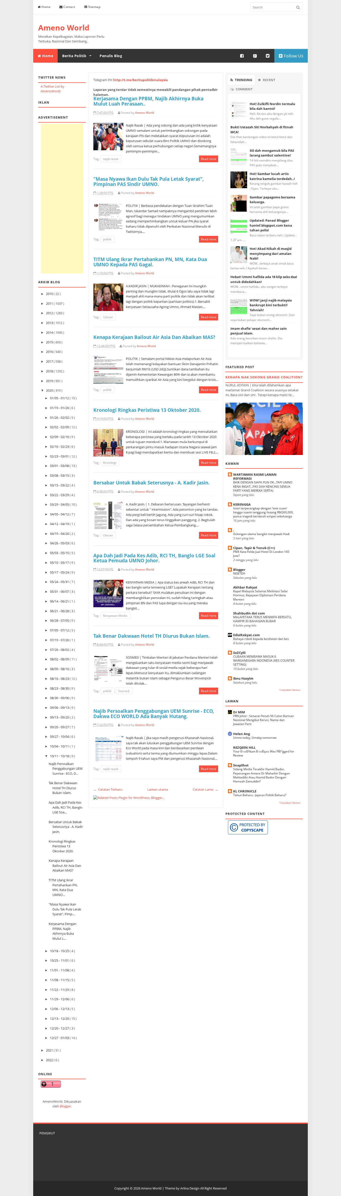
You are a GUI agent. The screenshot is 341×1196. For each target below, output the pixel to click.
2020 (50, 390)
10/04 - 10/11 (60, 746)
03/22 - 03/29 (60, 495)
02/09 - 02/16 (60, 437)
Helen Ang (241, 734)
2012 (50, 313)
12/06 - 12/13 (60, 1009)
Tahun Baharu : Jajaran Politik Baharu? (259, 795)
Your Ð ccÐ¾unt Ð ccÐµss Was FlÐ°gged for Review (263, 753)
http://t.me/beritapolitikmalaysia (140, 80)
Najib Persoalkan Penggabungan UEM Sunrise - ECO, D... (66, 768)
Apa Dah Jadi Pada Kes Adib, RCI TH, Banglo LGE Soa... (65, 807)
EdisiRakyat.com (246, 635)
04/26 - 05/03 (60, 543)
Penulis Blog (111, 55)
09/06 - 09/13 (60, 707)
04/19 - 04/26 (60, 533)
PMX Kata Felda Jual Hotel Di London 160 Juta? (261, 554)
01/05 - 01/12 (60, 398)
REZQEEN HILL (244, 747)
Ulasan (108, 317)
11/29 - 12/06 (60, 999)
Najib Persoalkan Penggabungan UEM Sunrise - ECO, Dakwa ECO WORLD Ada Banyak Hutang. (153, 713)
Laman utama (157, 789)
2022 (50, 1060)
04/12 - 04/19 (60, 524)
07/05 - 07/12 (60, 630)
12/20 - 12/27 (60, 1028)
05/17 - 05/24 (60, 572)
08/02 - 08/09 (60, 659)
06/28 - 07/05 (60, 620)
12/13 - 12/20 (60, 1018)
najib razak (111, 159)
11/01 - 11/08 (60, 970)
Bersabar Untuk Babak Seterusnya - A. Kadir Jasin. (66, 827)
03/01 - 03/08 (60, 465)
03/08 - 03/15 (60, 475)
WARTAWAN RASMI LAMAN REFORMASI (255, 476)
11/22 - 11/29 (60, 989)
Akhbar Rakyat (245, 587)
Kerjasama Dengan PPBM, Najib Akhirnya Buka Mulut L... (62, 931)
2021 (50, 1050)
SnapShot (241, 765)
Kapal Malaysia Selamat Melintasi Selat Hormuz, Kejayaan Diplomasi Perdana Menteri (260, 595)
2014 (50, 332)
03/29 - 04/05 (60, 504)
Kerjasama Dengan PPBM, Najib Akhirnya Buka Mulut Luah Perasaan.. (148, 101)
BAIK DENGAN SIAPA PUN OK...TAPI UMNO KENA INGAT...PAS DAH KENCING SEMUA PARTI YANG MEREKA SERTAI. (262, 486)
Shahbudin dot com (249, 613)
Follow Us (293, 56)
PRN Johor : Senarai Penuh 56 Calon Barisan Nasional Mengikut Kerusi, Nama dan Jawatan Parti (263, 720)
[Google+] (255, 56)
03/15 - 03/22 (60, 485)
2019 (50, 381)
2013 (50, 322)
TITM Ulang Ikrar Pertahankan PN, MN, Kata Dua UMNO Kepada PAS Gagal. (150, 262)
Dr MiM (239, 712)
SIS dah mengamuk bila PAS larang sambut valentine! (272, 153)
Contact (69, 7)
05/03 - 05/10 (60, 553)
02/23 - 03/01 (60, 456)
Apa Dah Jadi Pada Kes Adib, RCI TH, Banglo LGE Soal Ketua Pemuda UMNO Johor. (154, 558)
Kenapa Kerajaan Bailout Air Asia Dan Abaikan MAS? (65, 865)
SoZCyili (239, 652)
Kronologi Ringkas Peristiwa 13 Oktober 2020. (62, 846)
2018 (50, 371)
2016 (50, 351)
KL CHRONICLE (244, 791)
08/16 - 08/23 (60, 678)
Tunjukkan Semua (289, 690)
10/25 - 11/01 (60, 960)
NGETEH (239, 573)
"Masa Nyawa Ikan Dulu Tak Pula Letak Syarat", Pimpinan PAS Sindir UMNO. (148, 181)
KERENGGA (242, 504)
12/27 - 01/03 (60, 1038)
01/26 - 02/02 (60, 417)
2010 (50, 294)
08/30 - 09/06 (60, 698)
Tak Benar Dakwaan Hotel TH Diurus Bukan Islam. (63, 788)
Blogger (65, 1106)
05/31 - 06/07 (60, 591)
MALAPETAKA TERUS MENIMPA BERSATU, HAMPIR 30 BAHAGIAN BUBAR (262, 619)
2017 (50, 361)
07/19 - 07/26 (60, 640)
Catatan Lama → (205, 789)
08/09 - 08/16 (60, 669)
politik (107, 239)
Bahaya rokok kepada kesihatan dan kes (261, 639)
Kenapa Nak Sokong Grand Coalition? (264, 377)
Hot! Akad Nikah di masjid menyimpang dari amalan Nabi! (271, 253)
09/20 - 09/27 (60, 727)
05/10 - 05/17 (60, 562)
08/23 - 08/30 (60, 688)
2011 (50, 303)
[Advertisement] (62, 199)
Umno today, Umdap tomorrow (254, 738)
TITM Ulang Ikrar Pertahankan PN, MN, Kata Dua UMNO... (63, 887)
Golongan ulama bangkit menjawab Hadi (261, 534)
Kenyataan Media (115, 615)
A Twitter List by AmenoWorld (52, 89)
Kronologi (110, 462)
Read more (208, 159)
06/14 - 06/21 (60, 601)
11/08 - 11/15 (60, 980)
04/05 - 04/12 (60, 514)
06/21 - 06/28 (60, 611)
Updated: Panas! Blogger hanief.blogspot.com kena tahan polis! (271, 225)
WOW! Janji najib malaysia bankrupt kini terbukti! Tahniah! (271, 305)
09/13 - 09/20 (60, 717)
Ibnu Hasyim (243, 678)
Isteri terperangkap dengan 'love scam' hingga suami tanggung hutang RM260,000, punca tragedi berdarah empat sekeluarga (263, 512)
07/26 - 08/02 (60, 649)
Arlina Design (189, 1188)
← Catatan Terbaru (107, 789)
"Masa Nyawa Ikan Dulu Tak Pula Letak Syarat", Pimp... (65, 909)
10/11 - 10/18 (60, 756)
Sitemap (93, 7)
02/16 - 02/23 (60, 446)
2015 (50, 342)
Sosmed (124, 691)
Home (46, 7)
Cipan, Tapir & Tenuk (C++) (254, 548)
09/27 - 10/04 (60, 736)
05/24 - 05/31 (60, 582)
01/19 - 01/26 (60, 408)
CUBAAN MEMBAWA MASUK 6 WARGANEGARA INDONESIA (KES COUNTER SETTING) (263, 660)
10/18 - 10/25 (60, 951)
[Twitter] (267, 56)
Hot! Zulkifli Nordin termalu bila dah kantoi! (272, 106)
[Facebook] (242, 56)
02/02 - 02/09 (60, 427)
